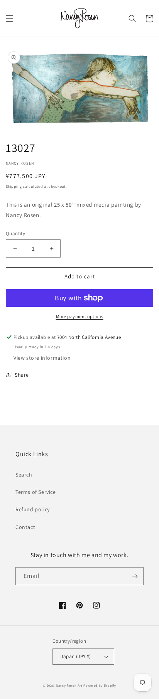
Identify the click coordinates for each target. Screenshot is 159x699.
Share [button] (22, 374)
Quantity (15, 233)
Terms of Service (35, 491)
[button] (9, 18)
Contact (25, 527)
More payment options (79, 316)
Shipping (14, 186)
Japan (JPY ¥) (76, 656)
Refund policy (32, 509)
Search (23, 474)
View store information (42, 357)
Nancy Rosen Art (69, 685)
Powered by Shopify (99, 685)
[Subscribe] (134, 576)
